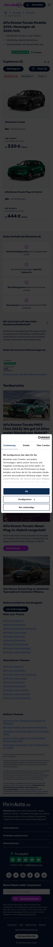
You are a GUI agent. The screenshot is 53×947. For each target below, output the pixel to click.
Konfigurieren (25, 499)
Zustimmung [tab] (9, 445)
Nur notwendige (26, 507)
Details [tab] (26, 445)
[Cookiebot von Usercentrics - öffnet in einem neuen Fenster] (38, 438)
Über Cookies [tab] (43, 445)
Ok (26, 491)
